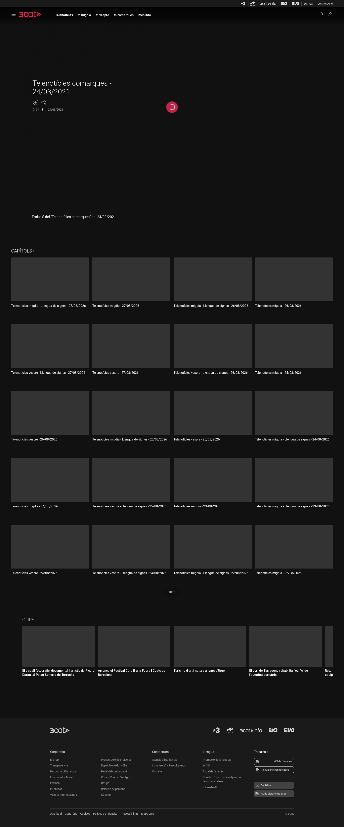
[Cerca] (323, 14)
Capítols (21, 251)
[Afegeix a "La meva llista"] (35, 102)
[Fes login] (330, 14)
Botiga (308, 3)
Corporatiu (325, 3)
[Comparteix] (43, 102)
